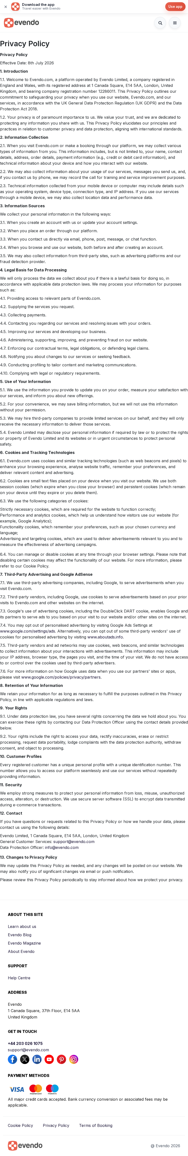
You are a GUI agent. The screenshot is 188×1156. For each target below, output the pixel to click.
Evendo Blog (19, 934)
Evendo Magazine (24, 943)
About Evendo (21, 951)
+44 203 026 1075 (25, 1043)
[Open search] (160, 23)
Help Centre (19, 977)
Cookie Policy (20, 1125)
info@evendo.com (62, 847)
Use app (175, 6)
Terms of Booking (95, 1125)
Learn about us (22, 926)
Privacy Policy (56, 1125)
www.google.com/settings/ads (27, 631)
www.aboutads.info (105, 637)
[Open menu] (175, 23)
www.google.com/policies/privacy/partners (61, 677)
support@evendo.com (73, 841)
